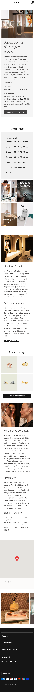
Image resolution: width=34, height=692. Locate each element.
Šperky (4, 636)
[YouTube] (12, 662)
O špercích (6, 642)
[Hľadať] (28, 3)
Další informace (9, 649)
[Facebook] (3, 662)
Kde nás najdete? (6, 582)
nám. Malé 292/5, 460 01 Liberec (16, 89)
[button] (15, 112)
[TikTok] (17, 662)
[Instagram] (8, 662)
